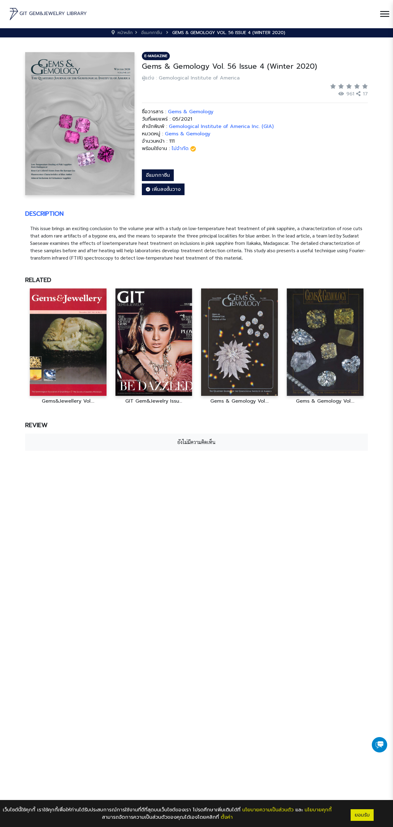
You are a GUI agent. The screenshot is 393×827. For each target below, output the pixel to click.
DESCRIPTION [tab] (44, 213)
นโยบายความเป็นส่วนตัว (268, 809)
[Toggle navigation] (384, 14)
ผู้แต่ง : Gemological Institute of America (191, 78)
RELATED (38, 280)
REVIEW (36, 425)
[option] (68, 346)
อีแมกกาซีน (158, 175)
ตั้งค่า (227, 817)
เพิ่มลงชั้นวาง (165, 189)
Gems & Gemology (187, 133)
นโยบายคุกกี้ (318, 809)
